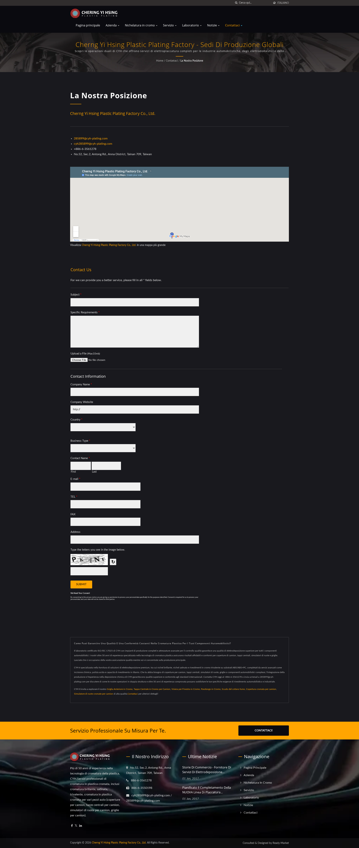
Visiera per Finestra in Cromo (185, 689)
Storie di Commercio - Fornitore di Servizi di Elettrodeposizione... (206, 769)
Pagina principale (88, 25)
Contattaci (232, 25)
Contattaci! (264, 730)
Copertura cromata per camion (261, 689)
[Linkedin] (80, 826)
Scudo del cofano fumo (233, 689)
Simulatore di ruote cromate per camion (93, 694)
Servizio (169, 25)
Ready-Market (281, 843)
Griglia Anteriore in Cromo (120, 689)
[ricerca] (236, 3)
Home (159, 61)
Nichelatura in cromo (140, 25)
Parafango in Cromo (211, 689)
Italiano (283, 2)
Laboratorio (191, 25)
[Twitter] (76, 826)
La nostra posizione (191, 61)
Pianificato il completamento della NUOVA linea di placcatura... (206, 789)
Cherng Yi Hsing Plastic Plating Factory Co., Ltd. (109, 245)
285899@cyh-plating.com (91, 138)
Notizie (212, 25)
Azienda (111, 25)
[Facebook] (72, 826)
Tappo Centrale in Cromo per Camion (152, 689)
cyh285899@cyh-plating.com (93, 143)
